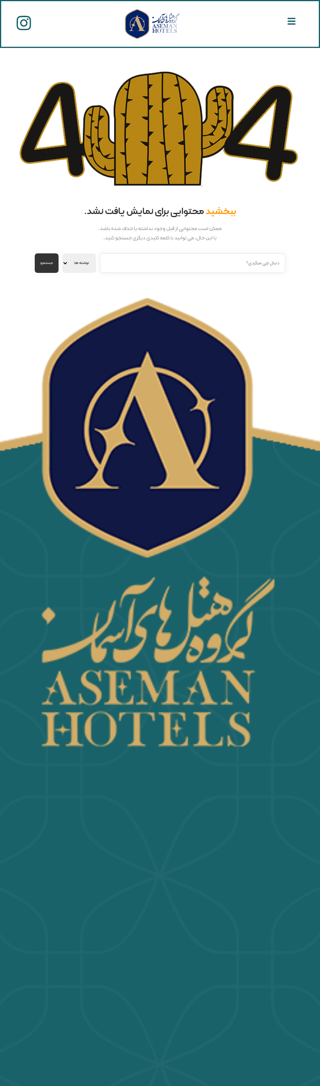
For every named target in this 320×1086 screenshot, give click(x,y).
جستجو (46, 263)
